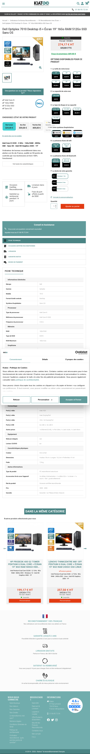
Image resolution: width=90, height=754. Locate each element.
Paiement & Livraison (36, 707)
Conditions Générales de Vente (18, 725)
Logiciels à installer (35, 713)
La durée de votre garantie (62, 171)
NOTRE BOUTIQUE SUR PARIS (75, 14)
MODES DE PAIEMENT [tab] (15, 262)
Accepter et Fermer (73, 400)
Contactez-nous (37, 731)
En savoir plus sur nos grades (12, 136)
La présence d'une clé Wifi (61, 141)
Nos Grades (14, 713)
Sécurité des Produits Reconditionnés (37, 725)
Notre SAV (35, 703)
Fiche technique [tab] (14, 240)
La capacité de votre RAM (61, 91)
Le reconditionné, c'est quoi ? (17, 717)
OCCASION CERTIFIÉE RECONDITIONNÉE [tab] (21, 246)
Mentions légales (15, 721)
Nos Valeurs (14, 706)
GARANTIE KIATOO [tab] (14, 257)
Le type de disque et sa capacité (64, 105)
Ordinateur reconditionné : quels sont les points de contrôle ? (17, 739)
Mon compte (36, 734)
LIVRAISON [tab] (12, 251)
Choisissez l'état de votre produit (19, 117)
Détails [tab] (45, 359)
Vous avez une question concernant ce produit (25, 229)
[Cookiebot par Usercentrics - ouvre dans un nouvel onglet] (77, 352)
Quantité (54, 201)
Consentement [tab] (16, 359)
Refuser (16, 400)
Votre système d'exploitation (63, 127)
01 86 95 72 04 (81, 9)
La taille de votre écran (60, 69)
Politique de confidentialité (14, 731)
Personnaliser (43, 400)
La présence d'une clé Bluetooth (64, 156)
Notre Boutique (15, 703)
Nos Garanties (15, 709)
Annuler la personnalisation (63, 197)
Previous (5, 548)
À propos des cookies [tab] (74, 359)
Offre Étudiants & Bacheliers (37, 718)
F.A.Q (34, 737)
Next (85, 548)
